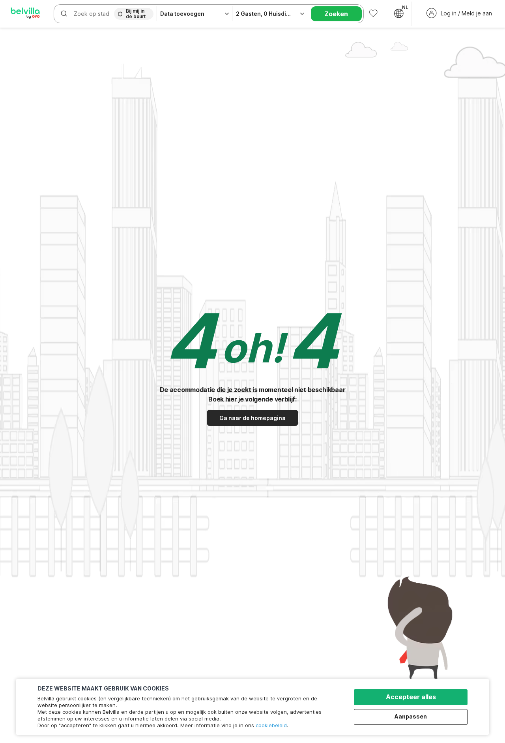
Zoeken (336, 14)
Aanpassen (411, 716)
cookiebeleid (271, 725)
